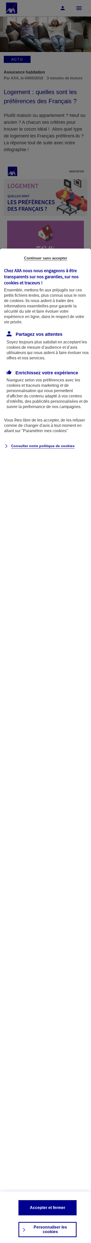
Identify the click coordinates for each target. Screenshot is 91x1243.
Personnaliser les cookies (50, 1229)
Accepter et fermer (47, 1207)
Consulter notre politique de (43, 446)
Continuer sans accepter (45, 258)
